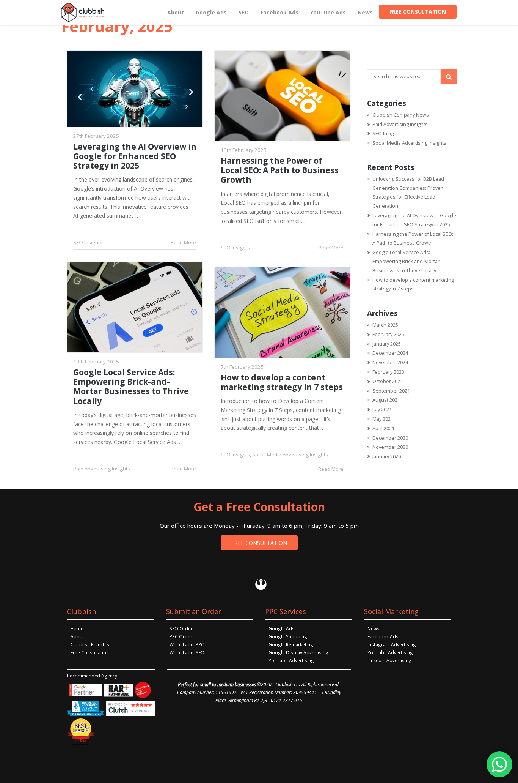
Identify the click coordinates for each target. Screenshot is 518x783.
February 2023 (388, 372)
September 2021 (391, 391)
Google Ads (281, 628)
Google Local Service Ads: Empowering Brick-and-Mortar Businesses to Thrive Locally (131, 387)
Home (77, 628)
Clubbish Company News (400, 115)
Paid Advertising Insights (101, 468)
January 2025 (386, 344)
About (77, 636)
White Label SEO (187, 652)
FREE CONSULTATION (259, 542)
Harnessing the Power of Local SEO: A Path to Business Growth (280, 170)
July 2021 (382, 409)
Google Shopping (287, 636)
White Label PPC (187, 644)
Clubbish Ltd (287, 684)
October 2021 (387, 381)
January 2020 (386, 456)
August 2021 (386, 400)
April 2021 (383, 428)
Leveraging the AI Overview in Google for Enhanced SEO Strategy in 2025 (134, 156)
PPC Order (181, 636)
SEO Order (181, 628)
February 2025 (388, 334)
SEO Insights (87, 242)
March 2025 (385, 325)
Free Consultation (90, 652)
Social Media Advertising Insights (290, 454)
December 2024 (390, 353)
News (373, 628)
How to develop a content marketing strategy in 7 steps (282, 382)
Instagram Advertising (391, 644)
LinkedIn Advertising (389, 660)
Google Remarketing (290, 644)
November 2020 (390, 447)
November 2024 (390, 362)
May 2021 (382, 419)
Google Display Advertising (298, 652)
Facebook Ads (383, 636)
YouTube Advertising (291, 660)
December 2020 (390, 438)
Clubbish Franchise (91, 644)
